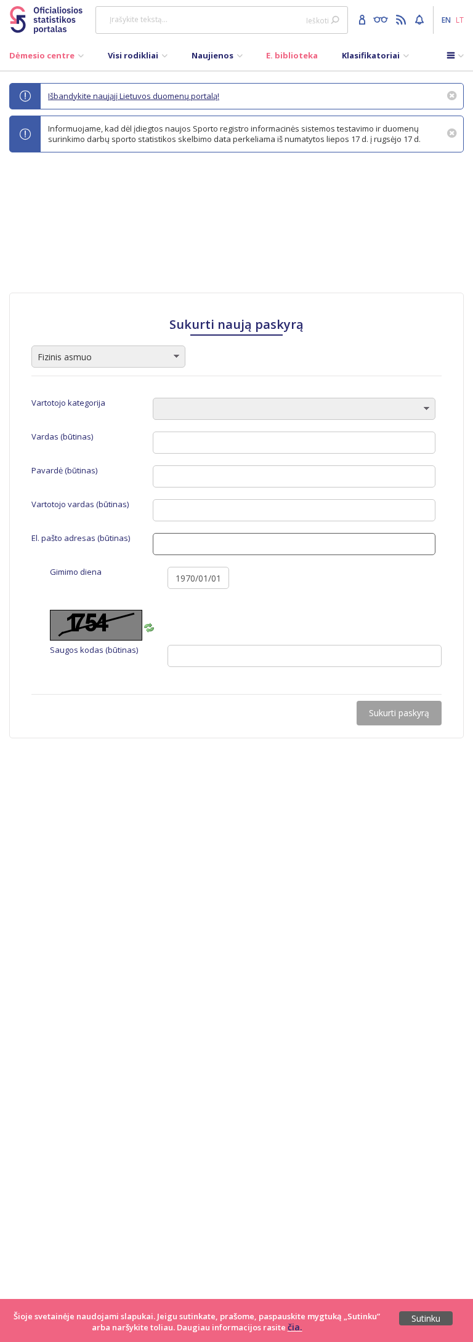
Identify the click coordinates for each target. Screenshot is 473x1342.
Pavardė (64, 470)
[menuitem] (46, 58)
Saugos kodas (94, 650)
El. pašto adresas (80, 538)
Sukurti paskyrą (399, 713)
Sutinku (425, 1318)
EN (446, 20)
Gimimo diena (76, 572)
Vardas (62, 437)
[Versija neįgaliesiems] (383, 19)
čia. (295, 1327)
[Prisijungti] (363, 19)
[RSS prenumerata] (402, 19)
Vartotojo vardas (80, 504)
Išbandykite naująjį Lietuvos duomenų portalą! (133, 95)
